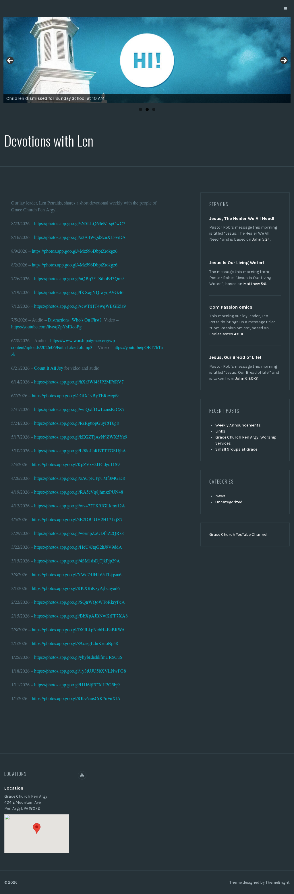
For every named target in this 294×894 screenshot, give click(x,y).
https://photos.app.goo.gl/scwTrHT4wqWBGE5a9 (80, 306)
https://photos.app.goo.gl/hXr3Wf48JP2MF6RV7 (79, 382)
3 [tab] (153, 109)
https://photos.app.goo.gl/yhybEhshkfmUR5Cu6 (78, 657)
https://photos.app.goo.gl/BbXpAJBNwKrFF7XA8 (81, 616)
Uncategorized (228, 502)
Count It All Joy (48, 368)
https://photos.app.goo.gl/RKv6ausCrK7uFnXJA (76, 698)
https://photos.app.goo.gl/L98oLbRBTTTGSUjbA (80, 450)
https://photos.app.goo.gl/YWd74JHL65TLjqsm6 (76, 574)
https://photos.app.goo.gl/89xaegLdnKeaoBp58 (75, 643)
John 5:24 (261, 239)
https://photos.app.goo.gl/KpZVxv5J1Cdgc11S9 (76, 464)
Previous (10, 60)
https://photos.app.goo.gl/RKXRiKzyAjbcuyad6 (76, 588)
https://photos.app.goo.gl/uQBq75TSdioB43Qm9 (79, 278)
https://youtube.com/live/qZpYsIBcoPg (46, 327)
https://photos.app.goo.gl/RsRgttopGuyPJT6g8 (76, 423)
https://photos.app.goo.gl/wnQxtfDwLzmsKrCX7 (79, 409)
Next (284, 60)
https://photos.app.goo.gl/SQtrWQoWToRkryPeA (79, 602)
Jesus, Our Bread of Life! (235, 357)
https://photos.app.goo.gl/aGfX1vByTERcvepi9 (75, 395)
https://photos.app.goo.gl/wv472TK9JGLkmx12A (79, 505)
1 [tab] (140, 109)
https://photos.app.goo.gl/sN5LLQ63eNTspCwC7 (79, 223)
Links (220, 431)
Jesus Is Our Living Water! (236, 262)
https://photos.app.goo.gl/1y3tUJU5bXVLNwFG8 (80, 671)
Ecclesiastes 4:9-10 (227, 334)
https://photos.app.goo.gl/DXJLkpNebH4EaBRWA (78, 629)
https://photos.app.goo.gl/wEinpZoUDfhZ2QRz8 (79, 533)
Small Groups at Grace (236, 449)
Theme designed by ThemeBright (259, 882)
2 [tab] (147, 109)
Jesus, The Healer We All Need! (241, 218)
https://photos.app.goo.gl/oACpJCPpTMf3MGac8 (79, 478)
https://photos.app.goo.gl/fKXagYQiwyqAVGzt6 (78, 292)
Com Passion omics (230, 307)
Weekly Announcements (238, 425)
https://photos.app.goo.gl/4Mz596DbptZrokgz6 (74, 251)
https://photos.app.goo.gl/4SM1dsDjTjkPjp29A (77, 561)
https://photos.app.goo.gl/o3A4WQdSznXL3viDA (80, 237)
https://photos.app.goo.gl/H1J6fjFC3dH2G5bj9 (77, 684)
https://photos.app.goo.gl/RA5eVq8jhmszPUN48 (78, 492)
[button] (37, 828)
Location (13, 788)
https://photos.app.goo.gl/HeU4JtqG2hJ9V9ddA (78, 547)
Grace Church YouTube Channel (238, 534)
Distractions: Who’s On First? (74, 320)
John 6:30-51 (246, 378)
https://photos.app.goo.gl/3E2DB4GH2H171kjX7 (77, 519)
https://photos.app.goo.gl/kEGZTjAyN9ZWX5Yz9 (80, 437)
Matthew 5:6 (254, 283)
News (220, 496)
